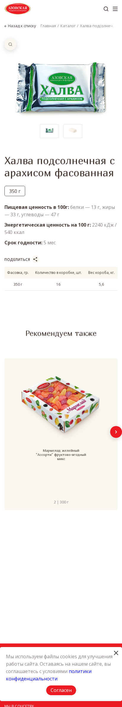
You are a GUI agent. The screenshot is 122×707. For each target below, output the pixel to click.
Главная (48, 25)
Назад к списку (22, 26)
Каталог (68, 25)
